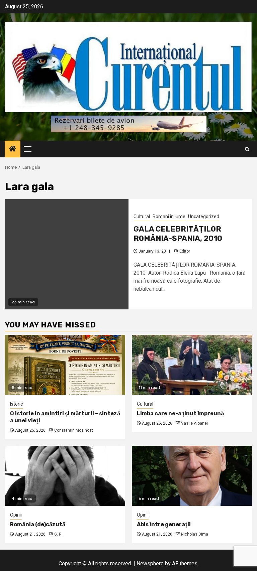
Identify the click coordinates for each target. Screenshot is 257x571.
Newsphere (150, 563)
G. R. (58, 534)
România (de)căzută (37, 524)
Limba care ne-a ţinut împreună (180, 413)
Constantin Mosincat (73, 430)
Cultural (142, 216)
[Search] (247, 149)
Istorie (16, 404)
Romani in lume (169, 216)
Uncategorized (203, 216)
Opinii (16, 515)
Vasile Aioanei (194, 423)
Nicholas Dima (194, 534)
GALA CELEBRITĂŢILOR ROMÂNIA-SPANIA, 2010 (178, 234)
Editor (184, 251)
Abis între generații (164, 524)
